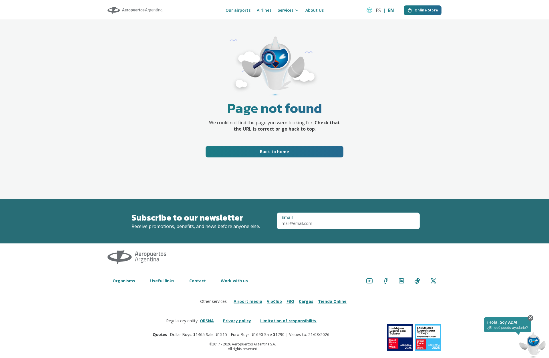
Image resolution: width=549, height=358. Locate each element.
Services (285, 10)
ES (378, 10)
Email (287, 217)
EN (391, 10)
